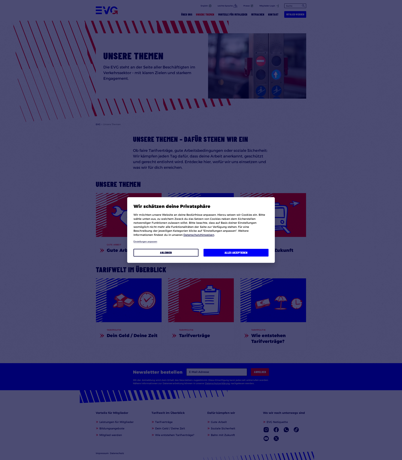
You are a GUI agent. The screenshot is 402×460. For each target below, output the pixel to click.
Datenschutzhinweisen (198, 234)
